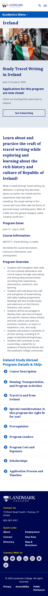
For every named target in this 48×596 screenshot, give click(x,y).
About (6, 531)
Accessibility (22, 586)
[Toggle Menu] (45, 5)
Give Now (30, 536)
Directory (8, 541)
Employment (32, 531)
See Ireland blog (24, 113)
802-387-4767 (10, 520)
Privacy (7, 586)
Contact (7, 536)
